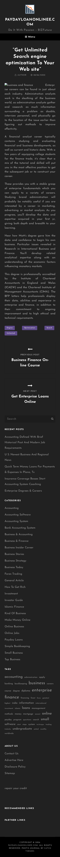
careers (50, 684)
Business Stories (14, 554)
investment (9, 708)
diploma (25, 691)
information (26, 703)
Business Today (14, 567)
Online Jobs (12, 633)
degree (16, 691)
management (38, 708)
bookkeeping (21, 684)
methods (9, 714)
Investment (11, 593)
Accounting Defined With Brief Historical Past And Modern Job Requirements (25, 442)
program (17, 720)
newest (37, 714)
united (36, 729)
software (10, 724)
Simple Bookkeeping (17, 646)
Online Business (14, 626)
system (31, 724)
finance (12, 697)
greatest (45, 698)
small (45, 719)
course (8, 691)
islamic (17, 708)
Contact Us (11, 753)
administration (30, 677)
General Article (14, 580)
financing (25, 698)
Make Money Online (17, 620)
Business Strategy (15, 560)
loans (26, 708)
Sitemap (10, 773)
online (47, 713)
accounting (14, 677)
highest (7, 703)
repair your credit (16, 788)
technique (40, 724)
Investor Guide (14, 600)
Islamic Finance (14, 607)
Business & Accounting (19, 534)
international (41, 703)
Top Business (12, 659)
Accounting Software (18, 514)
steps (24, 724)
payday (8, 720)
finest (33, 698)
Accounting (12, 508)
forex (39, 698)
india (14, 703)
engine (10, 328)
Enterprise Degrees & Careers (23, 491)
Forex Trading (13, 574)
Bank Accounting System (20, 528)
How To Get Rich (15, 587)
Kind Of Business (15, 613)
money (18, 714)
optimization (29, 328)
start (19, 724)
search (49, 328)
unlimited (11, 333)
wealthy (43, 729)
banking (9, 684)
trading (49, 724)
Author (22, 75)
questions (27, 720)
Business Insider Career (19, 547)
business (37, 683)
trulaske (8, 729)
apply (42, 677)
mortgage (28, 714)
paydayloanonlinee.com (23, 845)
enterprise (42, 690)
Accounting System (16, 521)
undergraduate (22, 728)
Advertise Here (14, 760)
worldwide (9, 733)
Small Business (14, 653)
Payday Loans (14, 639)
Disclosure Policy (15, 766)
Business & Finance (16, 541)
